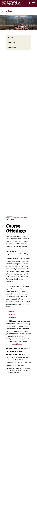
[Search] (29, 3)
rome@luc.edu (17, 344)
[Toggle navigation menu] (33, 3)
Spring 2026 (12, 314)
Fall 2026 (11, 311)
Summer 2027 (12, 317)
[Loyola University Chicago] (11, 3)
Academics (15, 218)
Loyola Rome (7, 11)
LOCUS (13, 357)
